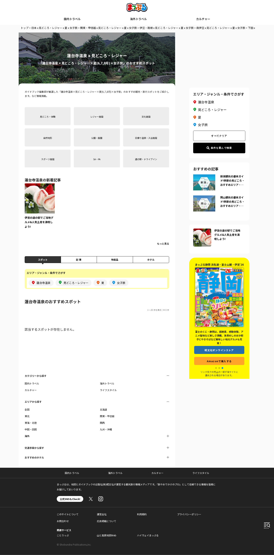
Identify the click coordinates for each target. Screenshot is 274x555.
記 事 (78, 259)
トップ (24, 28)
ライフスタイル (108, 390)
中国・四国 (31, 429)
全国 (27, 409)
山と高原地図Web (106, 535)
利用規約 (142, 514)
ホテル (150, 259)
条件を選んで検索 (221, 147)
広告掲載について (106, 521)
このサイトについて (67, 514)
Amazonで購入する (219, 357)
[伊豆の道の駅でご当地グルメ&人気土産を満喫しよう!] (40, 208)
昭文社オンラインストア (219, 346)
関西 (102, 422)
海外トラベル (138, 19)
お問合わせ (63, 521)
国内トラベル (72, 19)
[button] (216, 368)
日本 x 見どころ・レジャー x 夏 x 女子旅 (54, 28)
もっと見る (163, 243)
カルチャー (203, 19)
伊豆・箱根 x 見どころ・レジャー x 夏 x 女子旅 (167, 28)
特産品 (114, 259)
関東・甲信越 (107, 416)
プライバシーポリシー (189, 514)
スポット (43, 259)
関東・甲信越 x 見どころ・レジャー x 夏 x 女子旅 (108, 28)
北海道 (103, 409)
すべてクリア (219, 135)
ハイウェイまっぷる (148, 535)
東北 (27, 416)
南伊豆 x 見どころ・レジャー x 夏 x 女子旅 (220, 28)
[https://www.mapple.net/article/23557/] (202, 231)
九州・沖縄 (106, 429)
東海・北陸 (31, 422)
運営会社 (102, 514)
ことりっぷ (63, 535)
